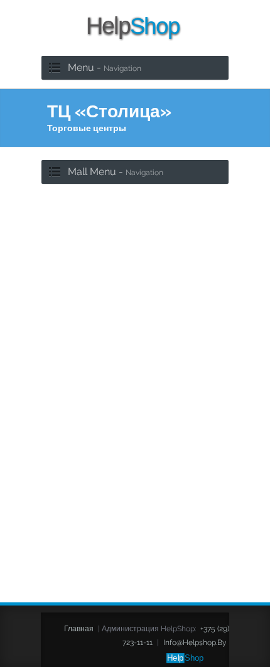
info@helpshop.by (195, 642)
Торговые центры (86, 128)
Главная (79, 628)
